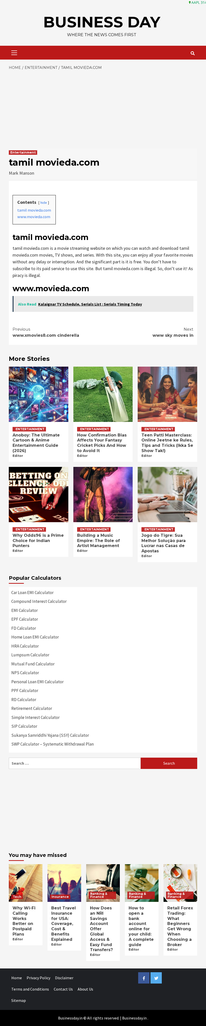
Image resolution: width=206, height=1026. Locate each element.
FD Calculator (23, 628)
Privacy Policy (38, 977)
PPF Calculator (24, 690)
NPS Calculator (25, 672)
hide (43, 202)
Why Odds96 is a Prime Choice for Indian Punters (38, 540)
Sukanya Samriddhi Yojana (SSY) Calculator (50, 735)
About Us (85, 989)
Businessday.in (134, 1017)
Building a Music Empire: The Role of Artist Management (98, 540)
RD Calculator (23, 699)
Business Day (101, 22)
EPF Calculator (24, 619)
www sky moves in (172, 332)
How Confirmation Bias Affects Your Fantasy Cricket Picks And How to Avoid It (102, 443)
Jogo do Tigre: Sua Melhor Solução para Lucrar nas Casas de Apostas (163, 543)
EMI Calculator (24, 610)
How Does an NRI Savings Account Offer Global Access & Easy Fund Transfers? (101, 929)
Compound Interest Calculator (39, 601)
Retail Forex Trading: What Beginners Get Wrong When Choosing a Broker (180, 926)
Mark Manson (21, 173)
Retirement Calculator (31, 708)
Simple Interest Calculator (35, 717)
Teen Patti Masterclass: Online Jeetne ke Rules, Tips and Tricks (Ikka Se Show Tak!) (167, 443)
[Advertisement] (103, 108)
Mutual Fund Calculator (33, 664)
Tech (17, 897)
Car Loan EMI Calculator (32, 592)
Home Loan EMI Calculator (35, 637)
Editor (18, 456)
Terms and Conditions (30, 989)
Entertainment (23, 152)
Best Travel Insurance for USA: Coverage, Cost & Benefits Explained (63, 924)
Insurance (60, 897)
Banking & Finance (98, 895)
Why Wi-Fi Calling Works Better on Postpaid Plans (24, 921)
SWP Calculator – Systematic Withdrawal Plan (52, 744)
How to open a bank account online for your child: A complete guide (141, 926)
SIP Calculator (24, 726)
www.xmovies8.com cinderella (46, 332)
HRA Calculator (25, 646)
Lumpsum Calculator (30, 655)
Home (16, 977)
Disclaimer (64, 977)
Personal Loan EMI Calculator (37, 682)
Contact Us (63, 989)
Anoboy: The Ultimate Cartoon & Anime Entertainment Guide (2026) (36, 443)
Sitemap (18, 1000)
